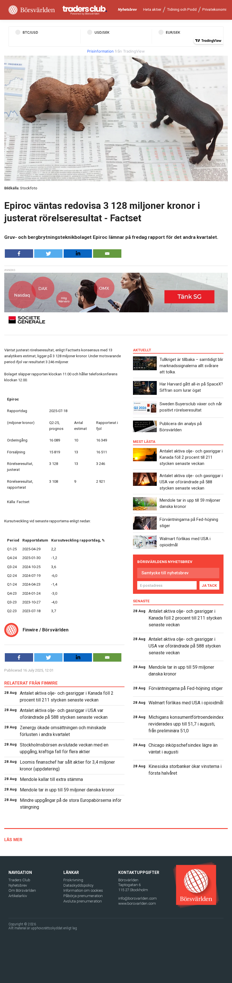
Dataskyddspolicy (78, 885)
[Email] (107, 253)
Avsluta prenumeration (82, 901)
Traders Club (19, 880)
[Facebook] (19, 253)
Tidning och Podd (182, 9)
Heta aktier (152, 9)
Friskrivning (73, 880)
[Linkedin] (78, 253)
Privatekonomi (214, 9)
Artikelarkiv (17, 896)
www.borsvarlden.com (137, 903)
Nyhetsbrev (127, 9)
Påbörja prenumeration (83, 896)
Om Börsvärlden (22, 890)
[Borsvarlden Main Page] (31, 10)
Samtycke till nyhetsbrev (164, 572)
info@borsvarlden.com (137, 898)
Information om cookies (83, 890)
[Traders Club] (84, 10)
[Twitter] (48, 253)
